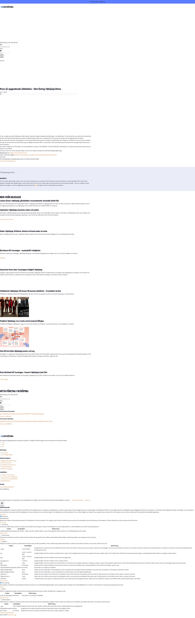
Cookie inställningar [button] (77, 500)
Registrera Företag (7, 37)
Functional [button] (3, 522)
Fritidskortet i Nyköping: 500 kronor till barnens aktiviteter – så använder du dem (30, 291)
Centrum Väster (18, 421)
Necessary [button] (3, 514)
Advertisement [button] (4, 597)
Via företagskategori (7, 455)
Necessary (5, 516)
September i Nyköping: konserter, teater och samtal (19, 210)
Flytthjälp (32, 414)
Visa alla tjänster (5, 416)
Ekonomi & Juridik (6, 463)
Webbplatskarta (5, 481)
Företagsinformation (21, 153)
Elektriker (25, 414)
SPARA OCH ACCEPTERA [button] (7, 613)
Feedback (16, 155)
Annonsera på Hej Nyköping (9, 477)
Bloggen (52, 27)
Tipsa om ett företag (48, 24)
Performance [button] (4, 533)
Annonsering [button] (3, 581)
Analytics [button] (2, 539)
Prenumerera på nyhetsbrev (9, 479)
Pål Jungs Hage (47, 421)
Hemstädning (39, 414)
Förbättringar (24, 155)
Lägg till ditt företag (48, 21)
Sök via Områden (49, 19)
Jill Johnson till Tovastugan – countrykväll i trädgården (20, 250)
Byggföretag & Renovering (8, 461)
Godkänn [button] (87, 500)
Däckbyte (19, 414)
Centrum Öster (8, 421)
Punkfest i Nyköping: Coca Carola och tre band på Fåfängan (22, 321)
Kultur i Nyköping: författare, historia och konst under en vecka (23, 231)
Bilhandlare (4, 414)
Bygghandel (12, 414)
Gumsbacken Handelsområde (33, 421)
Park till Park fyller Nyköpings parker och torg (17, 351)
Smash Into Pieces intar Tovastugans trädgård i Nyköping (21, 270)
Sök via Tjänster (50, 15)
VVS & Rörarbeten (6, 467)
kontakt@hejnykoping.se (7, 487)
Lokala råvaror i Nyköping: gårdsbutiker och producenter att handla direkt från (29, 201)
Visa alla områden (6, 424)
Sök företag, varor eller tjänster (9, 42)
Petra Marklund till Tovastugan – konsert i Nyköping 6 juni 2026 (23, 372)
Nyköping (46, 155)
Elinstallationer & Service (8, 465)
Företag (52, 13)
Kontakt (52, 29)
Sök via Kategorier (49, 17)
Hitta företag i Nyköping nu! (8, 161)
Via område (4, 453)
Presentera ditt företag (7, 475)
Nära (1, 49)
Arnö (1, 421)
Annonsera (51, 31)
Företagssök (31, 155)
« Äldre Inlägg (4, 379)
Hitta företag (39, 155)
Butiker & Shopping (6, 469)
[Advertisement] (45, 72)
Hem (53, 11)
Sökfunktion (53, 155)
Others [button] (2, 587)
